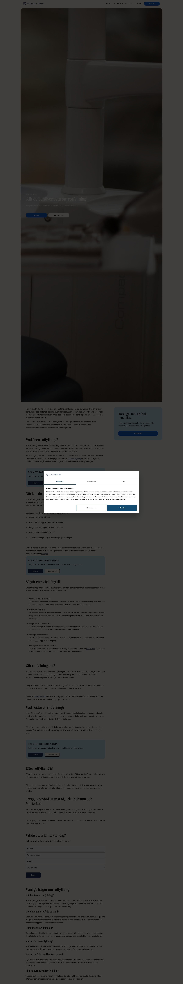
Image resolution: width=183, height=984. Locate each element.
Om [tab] (123, 481)
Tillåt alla (122, 508)
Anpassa (90, 508)
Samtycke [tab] (59, 481)
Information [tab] (91, 481)
